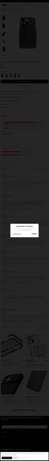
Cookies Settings (24, 457)
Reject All (16, 457)
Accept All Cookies (7, 457)
